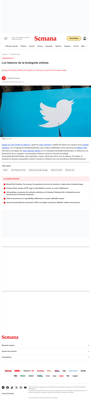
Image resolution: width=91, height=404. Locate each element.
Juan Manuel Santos (32, 151)
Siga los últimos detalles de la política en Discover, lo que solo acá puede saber (35, 70)
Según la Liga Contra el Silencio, (16, 145)
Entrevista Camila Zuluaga (38, 170)
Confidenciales (15, 54)
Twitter (5, 170)
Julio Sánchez (45, 145)
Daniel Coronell (56, 170)
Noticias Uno (69, 170)
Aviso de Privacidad (10, 393)
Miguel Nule (81, 148)
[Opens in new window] (7, 387)
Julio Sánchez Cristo (18, 170)
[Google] (3, 387)
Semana (5, 54)
